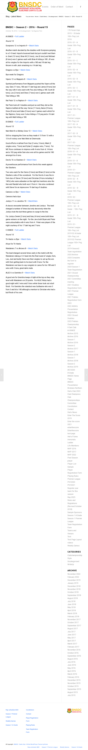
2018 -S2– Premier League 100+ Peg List (73, 200)
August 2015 (72, 692)
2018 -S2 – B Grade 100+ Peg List (74, 191)
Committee (71, 403)
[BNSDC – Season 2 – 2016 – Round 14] (2, 375)
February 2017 (73, 647)
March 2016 (72, 674)
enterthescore (73, 427)
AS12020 (71, 370)
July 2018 (71, 601)
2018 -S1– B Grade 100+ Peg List (74, 164)
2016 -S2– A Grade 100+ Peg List (74, 73)
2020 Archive (72, 255)
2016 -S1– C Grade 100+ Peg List (74, 63)
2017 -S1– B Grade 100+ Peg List (74, 109)
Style (69, 558)
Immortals (71, 439)
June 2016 (71, 665)
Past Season (72, 458)
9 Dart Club (71, 327)
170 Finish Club (73, 30)
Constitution (72, 406)
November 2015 (73, 683)
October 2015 (72, 686)
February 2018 (73, 616)
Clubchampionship (74, 555)
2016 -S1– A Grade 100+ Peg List (74, 45)
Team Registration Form (32, 730)
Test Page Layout (74, 540)
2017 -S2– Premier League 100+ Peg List (73, 145)
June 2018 (71, 604)
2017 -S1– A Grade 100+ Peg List (74, 100)
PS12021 (71, 485)
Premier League (73, 479)
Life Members (73, 446)
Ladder (70, 442)
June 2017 (71, 635)
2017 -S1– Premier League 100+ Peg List (73, 118)
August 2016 (72, 659)
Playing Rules (72, 476)
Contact (70, 409)
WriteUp (70, 564)
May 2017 (71, 638)
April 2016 (71, 671)
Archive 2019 (72, 367)
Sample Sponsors (74, 512)
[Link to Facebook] (80, 6)
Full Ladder (19, 36)
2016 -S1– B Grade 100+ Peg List (74, 54)
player (69, 461)
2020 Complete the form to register (73, 261)
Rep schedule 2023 (12, 710)
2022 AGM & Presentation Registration (72, 309)
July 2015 (71, 695)
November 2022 (73, 574)
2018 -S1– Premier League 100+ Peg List (73, 173)
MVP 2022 (71, 455)
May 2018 (71, 607)
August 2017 (72, 628)
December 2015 (73, 680)
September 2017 (74, 626)
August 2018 (72, 598)
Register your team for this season (72, 491)
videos (70, 543)
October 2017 (72, 622)
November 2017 (73, 619)
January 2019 (72, 583)
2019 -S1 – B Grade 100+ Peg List (74, 218)
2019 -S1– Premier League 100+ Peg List (73, 227)
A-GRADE (71, 330)
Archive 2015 (72, 333)
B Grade (70, 373)
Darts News (72, 412)
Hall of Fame (72, 437)
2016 (69, 39)
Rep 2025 (71, 497)
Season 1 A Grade (74, 515)
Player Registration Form (32, 719)
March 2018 (72, 613)
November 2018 (73, 589)
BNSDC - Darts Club (19, 744)
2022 (69, 303)
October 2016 (72, 653)
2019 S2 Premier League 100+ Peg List (74, 242)
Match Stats (34, 46)
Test (69, 537)
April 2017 (71, 641)
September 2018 (74, 595)
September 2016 (74, 656)
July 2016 (71, 662)
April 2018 (71, 610)
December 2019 (73, 580)
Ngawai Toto (38, 31)
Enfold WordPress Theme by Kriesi (37, 744)
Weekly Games (73, 546)
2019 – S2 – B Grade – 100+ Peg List (74, 209)
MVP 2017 (71, 452)
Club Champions (73, 394)
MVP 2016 (71, 449)
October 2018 (72, 592)
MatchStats (32, 201)
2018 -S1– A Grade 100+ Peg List (74, 154)
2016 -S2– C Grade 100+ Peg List (74, 91)
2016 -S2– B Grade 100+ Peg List (74, 82)
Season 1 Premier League (11, 715)
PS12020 (71, 482)
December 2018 (73, 586)
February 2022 (73, 577)
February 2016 (73, 677)
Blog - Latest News (13, 16)
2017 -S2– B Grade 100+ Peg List (74, 136)
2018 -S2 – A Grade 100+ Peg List (74, 182)
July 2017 (71, 632)
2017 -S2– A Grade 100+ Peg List (74, 127)
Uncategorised (25, 31)
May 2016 (71, 668)
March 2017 (72, 644)
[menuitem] (26, 6)
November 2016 (73, 650)
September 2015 (74, 689)
